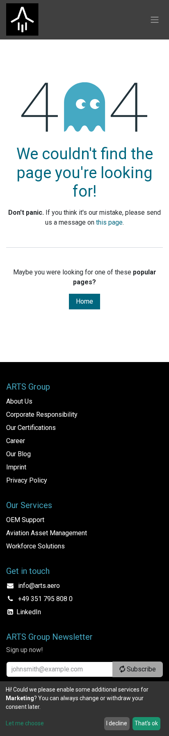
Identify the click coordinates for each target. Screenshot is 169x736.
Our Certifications (31, 428)
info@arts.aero (39, 586)
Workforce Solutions (35, 546)
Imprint (16, 467)
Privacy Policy (26, 480)
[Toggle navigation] (154, 20)
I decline (116, 723)
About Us (19, 401)
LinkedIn (28, 612)
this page (109, 222)
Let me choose (25, 723)
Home (84, 301)
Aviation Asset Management (46, 533)
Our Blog (18, 454)
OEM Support (25, 520)
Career (15, 441)
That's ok (146, 723)
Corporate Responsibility (42, 414)
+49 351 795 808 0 (45, 599)
